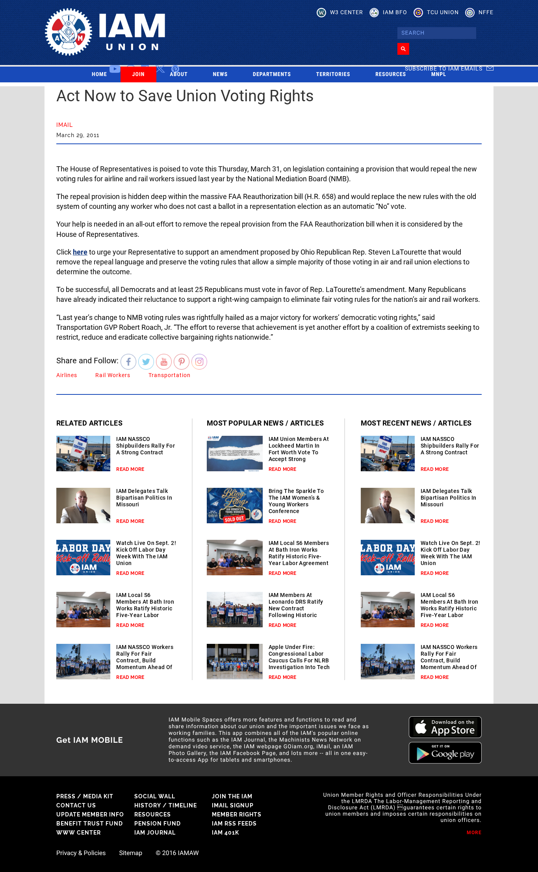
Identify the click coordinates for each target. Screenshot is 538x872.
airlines (66, 375)
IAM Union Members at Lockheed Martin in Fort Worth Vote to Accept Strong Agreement (299, 452)
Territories (333, 74)
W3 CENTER (346, 12)
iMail (64, 125)
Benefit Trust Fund (89, 823)
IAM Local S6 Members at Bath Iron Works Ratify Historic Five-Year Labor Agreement (145, 608)
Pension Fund (157, 823)
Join (138, 74)
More (474, 832)
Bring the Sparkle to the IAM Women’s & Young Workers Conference (296, 501)
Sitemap (130, 853)
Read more (130, 469)
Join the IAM (232, 796)
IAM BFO (395, 12)
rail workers (112, 375)
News (220, 74)
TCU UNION (443, 12)
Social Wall (154, 796)
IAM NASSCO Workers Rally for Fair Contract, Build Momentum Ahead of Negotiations (144, 660)
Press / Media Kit (84, 796)
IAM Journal (155, 832)
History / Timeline (165, 805)
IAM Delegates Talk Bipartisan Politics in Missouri (144, 498)
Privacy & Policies (81, 853)
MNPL (438, 74)
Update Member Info (90, 814)
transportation (169, 375)
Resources (390, 74)
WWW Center (78, 832)
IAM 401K (225, 832)
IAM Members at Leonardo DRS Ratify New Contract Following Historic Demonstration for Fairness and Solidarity (296, 615)
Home (99, 74)
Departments (272, 74)
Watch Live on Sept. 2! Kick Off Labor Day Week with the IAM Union (146, 553)
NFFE (486, 12)
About (178, 74)
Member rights (237, 814)
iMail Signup (233, 805)
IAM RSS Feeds (234, 823)
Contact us (76, 805)
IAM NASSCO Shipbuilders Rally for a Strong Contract (145, 446)
